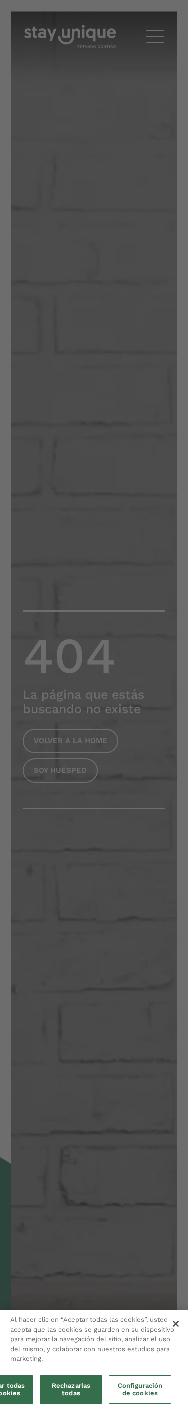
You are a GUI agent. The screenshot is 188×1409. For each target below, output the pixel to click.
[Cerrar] (176, 1324)
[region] (94, 1359)
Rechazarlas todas (71, 1389)
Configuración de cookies (140, 1389)
